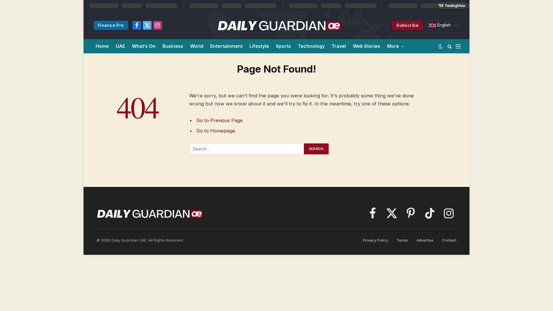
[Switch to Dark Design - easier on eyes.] (440, 46)
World (196, 46)
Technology (311, 46)
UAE (120, 46)
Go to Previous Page (219, 120)
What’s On (144, 46)
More (393, 46)
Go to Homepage (215, 131)
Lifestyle (259, 46)
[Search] (449, 46)
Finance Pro (111, 25)
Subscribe (407, 25)
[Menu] (458, 46)
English (443, 25)
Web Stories (366, 46)
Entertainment (226, 46)
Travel (339, 46)
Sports (283, 46)
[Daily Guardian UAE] (279, 25)
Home (102, 46)
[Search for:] (246, 148)
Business (172, 46)
